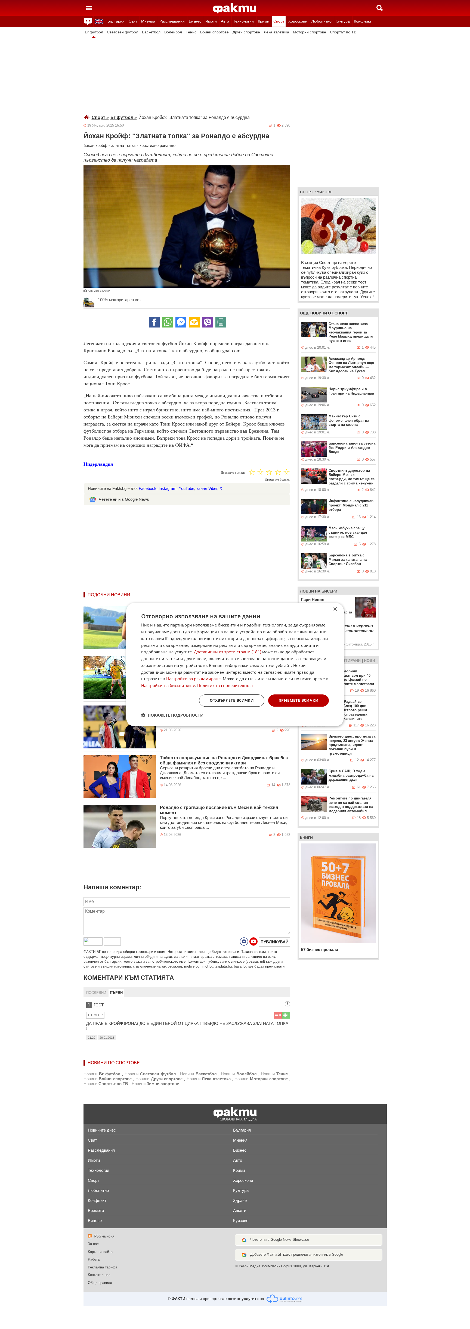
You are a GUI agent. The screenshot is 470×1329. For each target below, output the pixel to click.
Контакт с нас (99, 1275)
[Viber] (207, 322)
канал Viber (206, 488)
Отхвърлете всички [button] (232, 700)
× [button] (335, 609)
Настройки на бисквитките (168, 685)
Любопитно (321, 21)
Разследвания (172, 21)
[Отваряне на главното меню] (89, 8)
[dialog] (235, 664)
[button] (172, 715)
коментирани (346, 660)
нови (369, 660)
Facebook (147, 488)
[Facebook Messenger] (180, 322)
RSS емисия (104, 1236)
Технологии (243, 21)
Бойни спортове (214, 32)
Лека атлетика (276, 32)
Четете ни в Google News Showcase (279, 1239)
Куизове (240, 1220)
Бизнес (195, 21)
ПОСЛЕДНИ (96, 993)
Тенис (191, 32)
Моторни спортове (309, 32)
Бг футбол (94, 32)
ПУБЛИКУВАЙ (275, 942)
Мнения (148, 21)
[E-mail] (194, 322)
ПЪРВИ (116, 993)
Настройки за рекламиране (193, 679)
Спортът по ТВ (343, 32)
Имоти (211, 21)
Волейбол (173, 32)
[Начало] (234, 8)
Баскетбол (151, 32)
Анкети (239, 1210)
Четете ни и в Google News (124, 499)
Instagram (168, 488)
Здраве (240, 1200)
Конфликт (362, 21)
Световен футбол (122, 32)
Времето (96, 1210)
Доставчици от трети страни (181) (227, 652)
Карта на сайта (100, 1252)
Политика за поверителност (225, 685)
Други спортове (246, 32)
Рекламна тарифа (102, 1267)
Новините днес (102, 1130)
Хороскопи (297, 21)
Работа (94, 1259)
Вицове (95, 1220)
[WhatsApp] (167, 322)
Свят (133, 21)
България (116, 21)
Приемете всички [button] (299, 700)
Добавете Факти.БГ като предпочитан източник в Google (296, 1254)
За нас (93, 1244)
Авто (225, 21)
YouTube (186, 488)
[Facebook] (154, 322)
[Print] (220, 322)
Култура (343, 21)
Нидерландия (98, 464)
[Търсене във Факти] (379, 8)
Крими (263, 21)
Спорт (278, 21)
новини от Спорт (329, 313)
